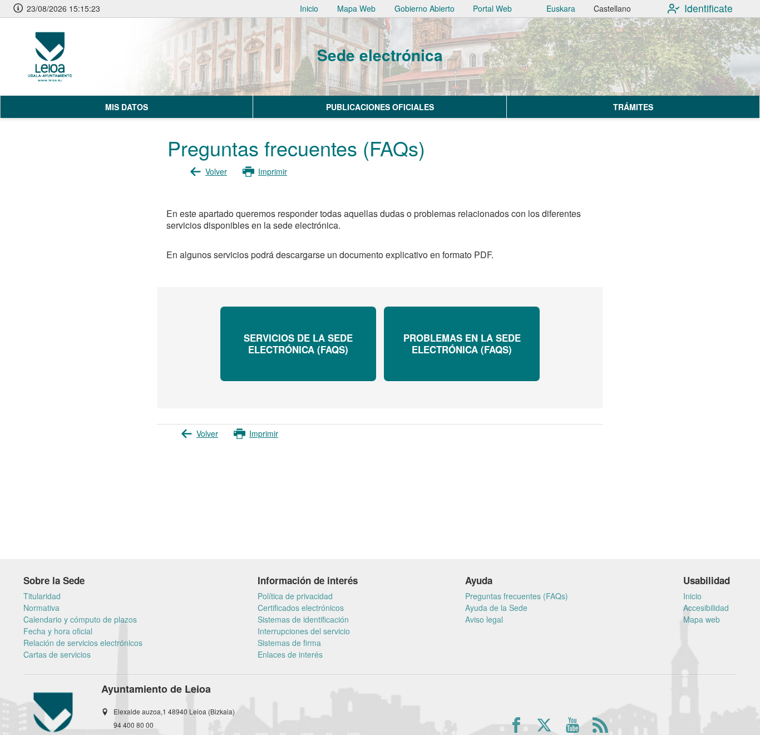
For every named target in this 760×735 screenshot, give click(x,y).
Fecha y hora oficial (57, 631)
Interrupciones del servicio (304, 631)
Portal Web (492, 8)
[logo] (74, 56)
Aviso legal (484, 619)
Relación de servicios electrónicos (82, 642)
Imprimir (272, 171)
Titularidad (42, 595)
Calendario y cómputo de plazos (80, 619)
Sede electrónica (380, 54)
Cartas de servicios (57, 654)
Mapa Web (356, 8)
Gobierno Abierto (424, 8)
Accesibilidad (706, 607)
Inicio (309, 8)
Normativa (41, 607)
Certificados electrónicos (301, 607)
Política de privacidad (295, 595)
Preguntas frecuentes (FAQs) (516, 595)
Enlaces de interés (290, 654)
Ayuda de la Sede (496, 607)
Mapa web (701, 619)
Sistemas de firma (289, 642)
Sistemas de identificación (303, 619)
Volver (216, 171)
